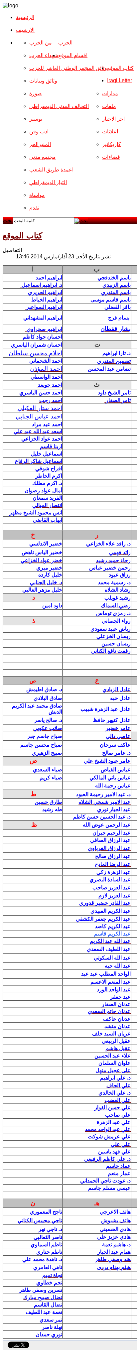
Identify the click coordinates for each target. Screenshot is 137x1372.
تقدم (34, 208)
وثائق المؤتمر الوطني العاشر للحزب (68, 68)
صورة (35, 93)
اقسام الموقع (72, 55)
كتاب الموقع (120, 68)
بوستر (35, 119)
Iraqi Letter (119, 80)
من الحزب (40, 42)
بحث (8, 220)
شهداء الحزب (43, 55)
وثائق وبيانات (43, 81)
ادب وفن (39, 131)
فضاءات (111, 157)
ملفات (109, 106)
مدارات (110, 93)
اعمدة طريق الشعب (51, 169)
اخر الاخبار (113, 119)
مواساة (37, 195)
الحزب (65, 42)
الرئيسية (25, 17)
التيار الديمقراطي (48, 182)
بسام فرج (119, 318)
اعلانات (110, 131)
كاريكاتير (111, 144)
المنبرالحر (40, 144)
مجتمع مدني (42, 157)
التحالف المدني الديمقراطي (59, 106)
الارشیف (25, 30)
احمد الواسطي (45, 377)
